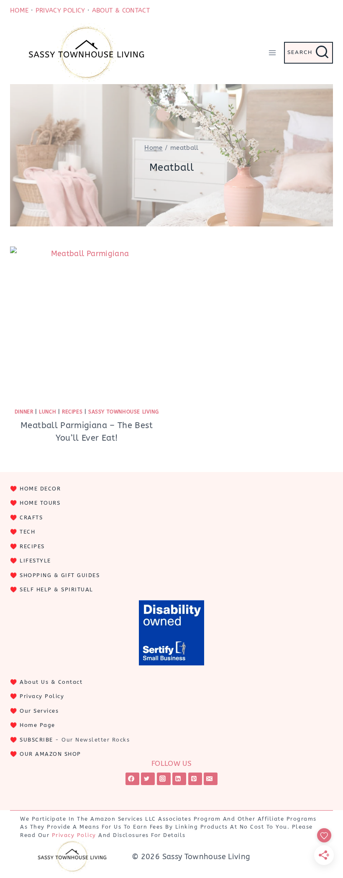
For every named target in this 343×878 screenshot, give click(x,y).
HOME (19, 10)
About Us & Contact (51, 682)
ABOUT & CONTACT (121, 10)
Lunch (47, 412)
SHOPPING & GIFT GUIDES (60, 575)
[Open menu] (272, 52)
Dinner (24, 412)
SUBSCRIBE (36, 740)
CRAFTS (31, 517)
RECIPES (32, 546)
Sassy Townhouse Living (123, 412)
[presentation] (86, 323)
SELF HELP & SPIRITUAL (56, 589)
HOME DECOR (40, 488)
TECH (27, 532)
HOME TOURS (40, 503)
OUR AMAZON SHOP (50, 754)
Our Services (39, 711)
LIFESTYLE (35, 560)
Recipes (72, 412)
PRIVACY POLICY (60, 10)
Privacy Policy (42, 696)
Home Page (37, 725)
